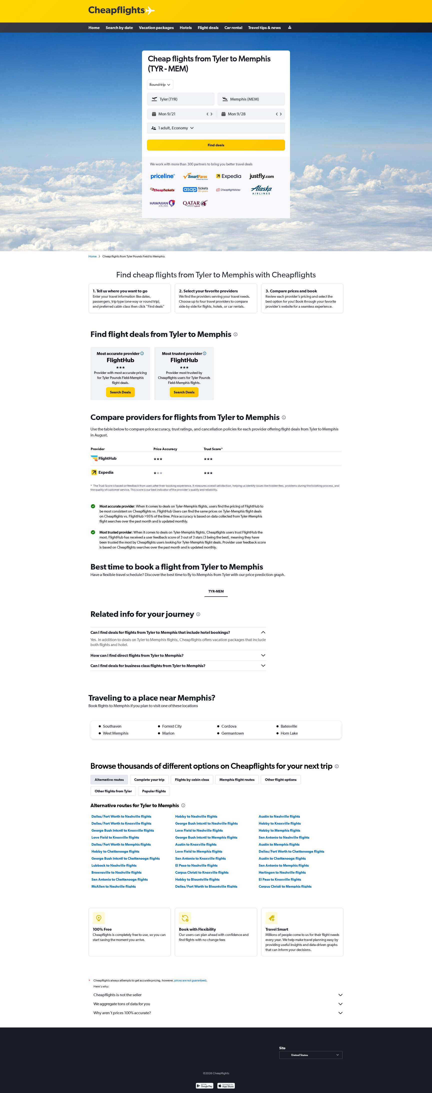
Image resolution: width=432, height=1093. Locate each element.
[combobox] (160, 85)
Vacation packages (156, 27)
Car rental (233, 27)
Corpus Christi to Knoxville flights (201, 872)
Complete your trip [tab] (149, 780)
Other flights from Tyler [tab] (113, 791)
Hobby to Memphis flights (279, 830)
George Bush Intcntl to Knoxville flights (123, 830)
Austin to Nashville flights (279, 816)
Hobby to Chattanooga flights (115, 851)
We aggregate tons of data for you (122, 1003)
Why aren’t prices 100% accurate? (122, 1012)
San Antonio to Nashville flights (284, 837)
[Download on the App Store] (226, 1086)
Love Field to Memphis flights (198, 851)
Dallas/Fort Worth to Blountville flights (206, 886)
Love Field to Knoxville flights (115, 837)
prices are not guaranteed (190, 980)
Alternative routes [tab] (109, 780)
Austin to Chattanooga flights (282, 858)
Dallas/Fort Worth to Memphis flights (121, 844)
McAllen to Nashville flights (114, 886)
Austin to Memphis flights (279, 844)
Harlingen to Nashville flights (282, 872)
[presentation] (235, 334)
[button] (179, 114)
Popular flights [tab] (154, 791)
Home (94, 27)
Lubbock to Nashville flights (114, 865)
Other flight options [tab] (280, 780)
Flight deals (208, 27)
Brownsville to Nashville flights (117, 872)
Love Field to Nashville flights (199, 830)
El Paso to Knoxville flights (280, 879)
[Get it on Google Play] (204, 1086)
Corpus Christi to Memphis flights (285, 886)
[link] (120, 392)
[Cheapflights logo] (116, 11)
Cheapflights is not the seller (118, 994)
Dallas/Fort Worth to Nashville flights (121, 816)
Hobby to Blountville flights (197, 879)
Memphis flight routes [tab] (237, 780)
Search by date (119, 27)
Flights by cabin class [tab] (192, 780)
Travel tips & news (264, 27)
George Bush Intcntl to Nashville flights (206, 823)
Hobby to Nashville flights (196, 816)
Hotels (186, 27)
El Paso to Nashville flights (196, 865)
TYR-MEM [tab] (216, 591)
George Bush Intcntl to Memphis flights (206, 837)
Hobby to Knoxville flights (280, 823)
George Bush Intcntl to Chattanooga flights (126, 858)
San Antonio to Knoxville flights (200, 858)
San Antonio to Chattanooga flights (120, 879)
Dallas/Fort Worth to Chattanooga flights (291, 851)
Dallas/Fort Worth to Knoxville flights (121, 823)
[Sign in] (290, 27)
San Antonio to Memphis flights (284, 865)
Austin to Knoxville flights (195, 844)
